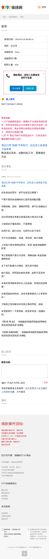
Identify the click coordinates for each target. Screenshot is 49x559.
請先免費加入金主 (34, 388)
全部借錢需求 (13, 17)
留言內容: (6, 362)
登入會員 (16, 88)
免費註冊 (30, 88)
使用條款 (4, 496)
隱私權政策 (5, 493)
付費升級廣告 (6, 516)
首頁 (4, 17)
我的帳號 (4, 513)
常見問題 (4, 499)
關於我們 (4, 490)
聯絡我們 (4, 519)
